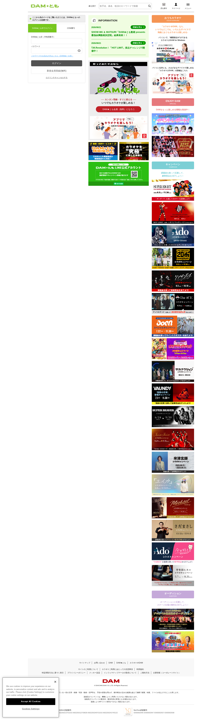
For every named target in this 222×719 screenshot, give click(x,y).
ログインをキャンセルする (57, 78)
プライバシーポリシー (76, 673)
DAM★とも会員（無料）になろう (119, 109)
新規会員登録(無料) (56, 70)
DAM (111, 663)
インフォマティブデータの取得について (120, 673)
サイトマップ (84, 663)
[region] (30, 697)
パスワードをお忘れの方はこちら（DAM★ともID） (52, 56)
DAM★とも (121, 663)
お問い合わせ (99, 663)
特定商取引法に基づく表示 (53, 673)
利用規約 (140, 669)
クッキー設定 (94, 673)
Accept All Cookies (30, 701)
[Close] (55, 681)
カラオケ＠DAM (136, 663)
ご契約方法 (144, 673)
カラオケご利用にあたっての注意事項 (117, 669)
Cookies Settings (31, 709)
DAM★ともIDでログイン (42, 28)
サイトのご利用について (88, 669)
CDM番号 (71, 28)
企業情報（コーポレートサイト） (166, 673)
